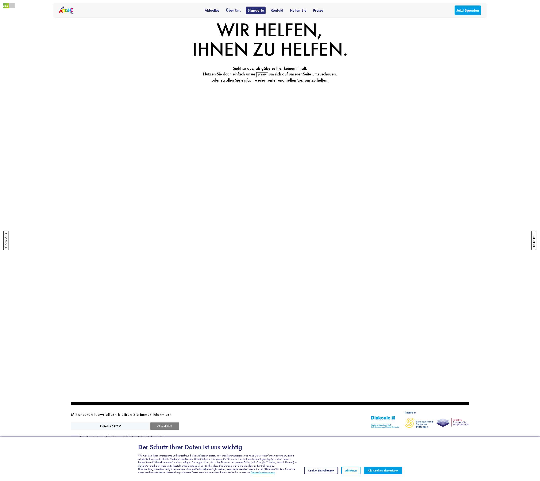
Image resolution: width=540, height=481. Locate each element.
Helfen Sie (298, 10)
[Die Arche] (66, 10)
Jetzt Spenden (467, 10)
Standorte (256, 10)
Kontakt (277, 10)
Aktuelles (212, 10)
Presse (318, 10)
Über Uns (233, 10)
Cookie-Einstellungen (321, 470)
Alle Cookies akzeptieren (383, 470)
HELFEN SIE (534, 241)
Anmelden (164, 426)
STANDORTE (5, 240)
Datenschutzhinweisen (263, 472)
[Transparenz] (452, 419)
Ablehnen (351, 470)
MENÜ (262, 74)
